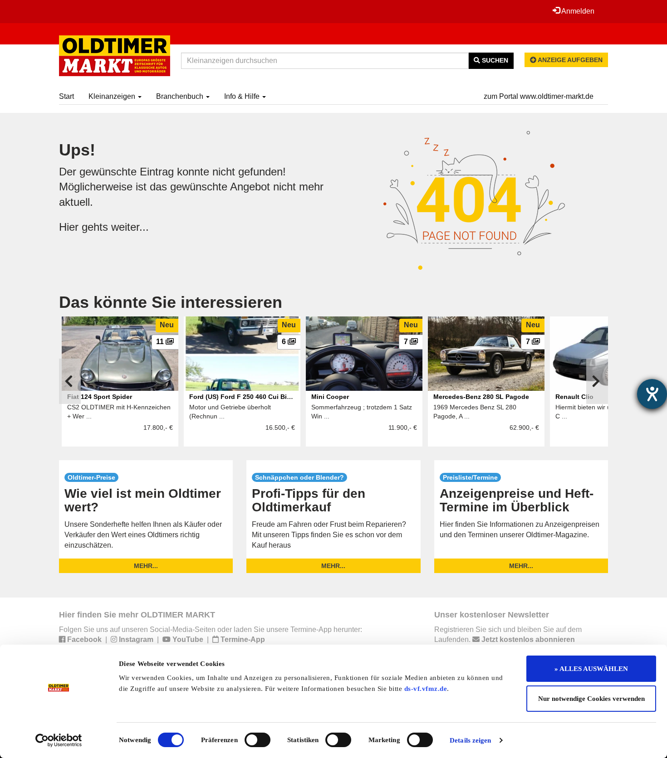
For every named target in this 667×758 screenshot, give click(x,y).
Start (66, 96)
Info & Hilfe (242, 96)
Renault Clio (574, 396)
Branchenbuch (180, 96)
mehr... (146, 565)
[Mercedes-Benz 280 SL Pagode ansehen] (486, 353)
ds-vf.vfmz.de (425, 688)
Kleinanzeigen (112, 96)
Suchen (494, 60)
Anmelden (577, 11)
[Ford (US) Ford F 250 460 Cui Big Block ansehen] (242, 353)
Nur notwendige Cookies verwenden (591, 698)
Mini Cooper (330, 396)
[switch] (257, 740)
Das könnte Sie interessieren (170, 302)
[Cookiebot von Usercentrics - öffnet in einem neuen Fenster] (58, 740)
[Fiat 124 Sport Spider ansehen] (120, 353)
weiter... (130, 227)
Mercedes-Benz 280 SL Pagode (481, 396)
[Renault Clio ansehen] (608, 353)
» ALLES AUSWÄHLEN (591, 668)
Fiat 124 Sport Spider (99, 396)
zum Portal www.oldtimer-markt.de (538, 96)
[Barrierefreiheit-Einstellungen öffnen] (652, 394)
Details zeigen (470, 740)
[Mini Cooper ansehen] (364, 353)
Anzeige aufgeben (569, 59)
